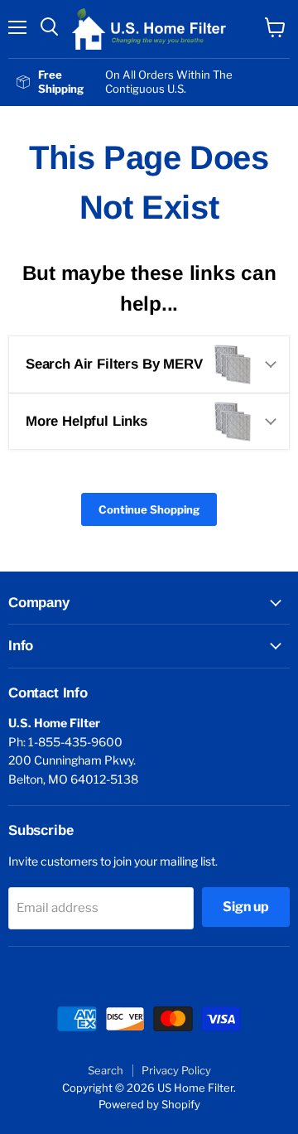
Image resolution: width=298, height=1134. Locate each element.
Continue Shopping (149, 509)
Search (105, 1070)
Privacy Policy (176, 1070)
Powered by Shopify (149, 1104)
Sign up (246, 906)
